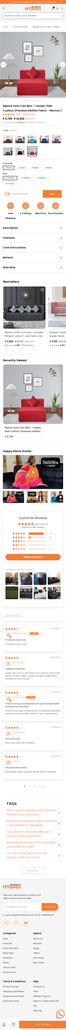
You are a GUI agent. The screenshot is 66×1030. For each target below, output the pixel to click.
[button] (9, 114)
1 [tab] (25, 100)
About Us (38, 938)
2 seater (22, 168)
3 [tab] (28, 100)
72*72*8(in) (9, 184)
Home (5, 27)
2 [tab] (26, 100)
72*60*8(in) (41, 178)
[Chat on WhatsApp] (60, 1014)
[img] (11, 629)
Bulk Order (38, 962)
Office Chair (9, 967)
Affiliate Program (42, 996)
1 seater (9, 168)
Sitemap (37, 1010)
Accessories (9, 972)
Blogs (36, 948)
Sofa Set (7, 943)
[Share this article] (4, 1024)
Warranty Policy (11, 1001)
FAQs (35, 991)
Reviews (37, 943)
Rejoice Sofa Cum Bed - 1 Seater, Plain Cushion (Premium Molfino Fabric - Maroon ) (23, 429)
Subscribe (50, 906)
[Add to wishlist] (13, 1024)
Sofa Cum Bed (10, 948)
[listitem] (33, 2)
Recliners (8, 957)
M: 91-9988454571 (45, 914)
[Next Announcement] (61, 2)
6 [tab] (33, 100)
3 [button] (34, 786)
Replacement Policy (13, 996)
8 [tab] (37, 100)
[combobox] (33, 15)
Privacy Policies (11, 986)
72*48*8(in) (25, 178)
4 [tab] (30, 100)
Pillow (6, 962)
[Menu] (3, 8)
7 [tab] (35, 100)
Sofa (5, 938)
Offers (36, 953)
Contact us (39, 986)
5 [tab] (32, 100)
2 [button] (29, 786)
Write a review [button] (33, 557)
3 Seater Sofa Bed (20, 27)
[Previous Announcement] (5, 2)
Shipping (21, 122)
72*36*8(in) (10, 178)
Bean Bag (8, 953)
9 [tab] (39, 100)
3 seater (35, 168)
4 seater (48, 168)
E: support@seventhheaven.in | (19, 914)
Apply (52, 193)
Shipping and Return (13, 991)
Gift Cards (38, 957)
